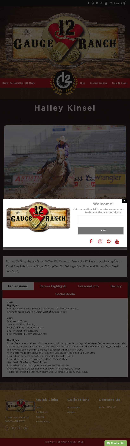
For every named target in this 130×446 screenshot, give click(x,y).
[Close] (124, 200)
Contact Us (117, 443)
